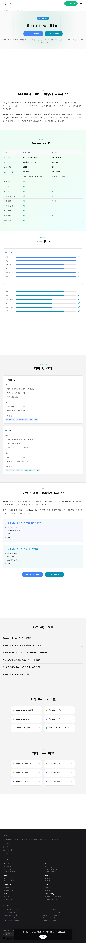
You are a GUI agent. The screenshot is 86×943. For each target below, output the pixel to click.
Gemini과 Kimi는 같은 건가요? (43, 674)
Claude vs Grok (49, 921)
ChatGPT (7, 864)
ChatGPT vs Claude (10, 909)
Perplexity (49, 894)
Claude (47, 864)
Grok (47, 875)
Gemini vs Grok (9, 918)
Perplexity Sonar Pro (53, 897)
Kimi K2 (7, 897)
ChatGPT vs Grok (9, 912)
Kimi (6, 894)
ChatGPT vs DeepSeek (51, 912)
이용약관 (6, 853)
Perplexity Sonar (51, 899)
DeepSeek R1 (8, 890)
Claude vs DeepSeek (51, 915)
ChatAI (11, 3)
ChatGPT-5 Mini (9, 872)
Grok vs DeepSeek (50, 918)
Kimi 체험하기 (54, 33)
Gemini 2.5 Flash (10, 881)
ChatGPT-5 (7, 867)
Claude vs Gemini (10, 915)
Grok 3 (47, 878)
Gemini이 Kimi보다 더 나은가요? (43, 638)
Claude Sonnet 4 (51, 869)
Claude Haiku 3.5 (51, 872)
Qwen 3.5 (48, 888)
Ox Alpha (6, 844)
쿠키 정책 (61, 932)
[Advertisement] (43, 66)
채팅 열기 (72, 3)
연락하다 (6, 847)
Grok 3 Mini (49, 881)
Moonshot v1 (8, 899)
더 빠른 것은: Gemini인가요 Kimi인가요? (43, 667)
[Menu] (81, 3)
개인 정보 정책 (8, 850)
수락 (43, 937)
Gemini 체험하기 (33, 33)
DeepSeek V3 (8, 888)
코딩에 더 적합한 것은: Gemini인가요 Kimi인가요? (43, 652)
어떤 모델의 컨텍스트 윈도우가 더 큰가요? (43, 660)
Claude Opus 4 (50, 867)
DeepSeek (7, 885)
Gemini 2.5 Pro (9, 878)
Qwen (47, 885)
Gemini (6, 875)
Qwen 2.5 (48, 890)
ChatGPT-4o (8, 869)
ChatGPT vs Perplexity (12, 921)
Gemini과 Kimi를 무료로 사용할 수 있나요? (43, 645)
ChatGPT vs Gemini (50, 909)
